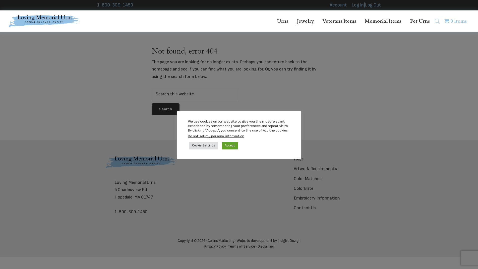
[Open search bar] (437, 21)
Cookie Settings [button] (203, 145)
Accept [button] (230, 145)
